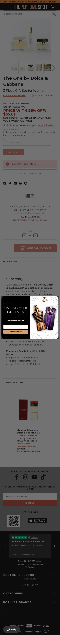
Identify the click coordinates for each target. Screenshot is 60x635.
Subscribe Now (16, 331)
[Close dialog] (56, 298)
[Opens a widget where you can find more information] (11, 629)
